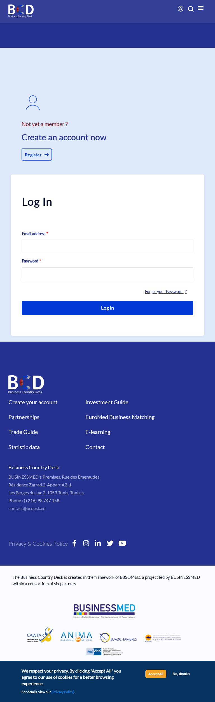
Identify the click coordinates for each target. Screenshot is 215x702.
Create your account (32, 402)
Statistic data (24, 446)
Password (30, 261)
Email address (33, 233)
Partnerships (23, 416)
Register (33, 154)
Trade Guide (23, 431)
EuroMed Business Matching (120, 416)
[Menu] (200, 8)
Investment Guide (106, 402)
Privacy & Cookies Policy (38, 543)
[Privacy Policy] (63, 692)
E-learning (97, 431)
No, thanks (181, 674)
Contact (95, 446)
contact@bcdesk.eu (27, 508)
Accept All (155, 674)
